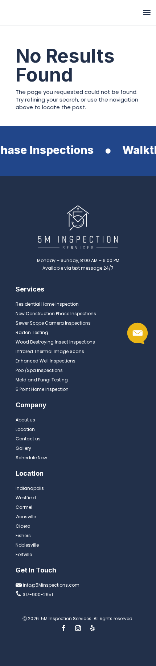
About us (25, 420)
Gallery (23, 448)
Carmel (24, 507)
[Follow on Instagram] (78, 628)
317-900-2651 (37, 594)
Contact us (28, 439)
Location (25, 429)
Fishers (23, 535)
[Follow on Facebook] (63, 628)
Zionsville (26, 517)
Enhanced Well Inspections (45, 361)
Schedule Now (31, 458)
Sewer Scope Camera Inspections (53, 323)
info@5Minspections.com (50, 585)
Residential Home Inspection (47, 304)
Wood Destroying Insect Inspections (55, 342)
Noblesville (27, 545)
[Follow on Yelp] (92, 628)
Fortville (24, 554)
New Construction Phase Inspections (56, 313)
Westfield (26, 498)
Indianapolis (30, 488)
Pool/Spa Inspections (39, 370)
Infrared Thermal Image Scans (50, 351)
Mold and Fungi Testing (42, 380)
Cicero (23, 526)
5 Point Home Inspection (42, 389)
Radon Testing (32, 332)
